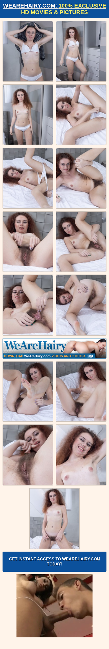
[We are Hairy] (54, 348)
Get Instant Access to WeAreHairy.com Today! (54, 561)
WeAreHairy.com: (54, 9)
